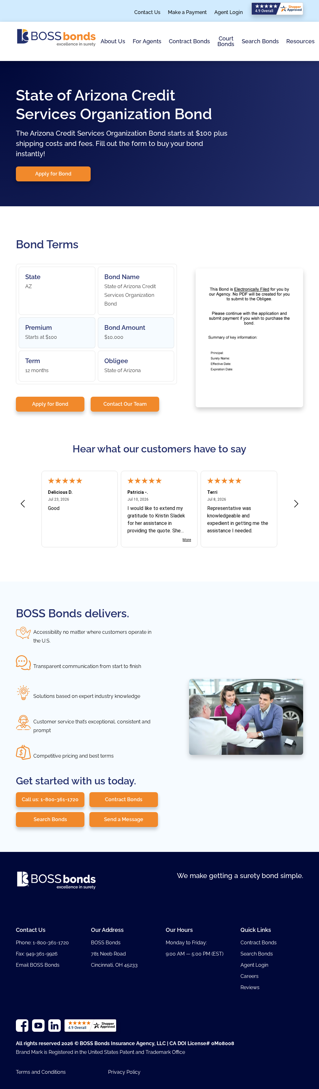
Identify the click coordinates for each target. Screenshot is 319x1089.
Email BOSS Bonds (38, 965)
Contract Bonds (189, 41)
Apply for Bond (53, 174)
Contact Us (147, 12)
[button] (113, 41)
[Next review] (296, 505)
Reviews (249, 987)
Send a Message (123, 819)
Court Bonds (225, 41)
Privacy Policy (124, 1072)
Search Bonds (260, 41)
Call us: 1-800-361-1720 (50, 799)
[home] (56, 41)
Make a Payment (187, 12)
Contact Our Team (125, 404)
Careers (249, 976)
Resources (300, 41)
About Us (113, 41)
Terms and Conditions (41, 1072)
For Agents (147, 41)
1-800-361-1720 (51, 943)
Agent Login (228, 12)
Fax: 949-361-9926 (37, 954)
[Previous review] (23, 505)
